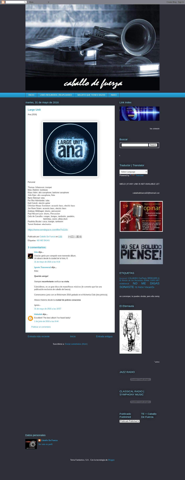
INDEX (114, 95)
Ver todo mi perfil (45, 444)
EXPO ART (154, 280)
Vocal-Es (149, 287)
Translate (140, 175)
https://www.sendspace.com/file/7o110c (48, 230)
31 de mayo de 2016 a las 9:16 (47, 262)
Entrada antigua (104, 336)
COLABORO (133, 278)
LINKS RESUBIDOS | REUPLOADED (56, 95)
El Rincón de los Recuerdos (131, 280)
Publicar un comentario (41, 327)
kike (36, 252)
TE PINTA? (139, 287)
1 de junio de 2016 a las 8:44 (46, 321)
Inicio (73, 336)
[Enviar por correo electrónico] (69, 236)
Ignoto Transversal (42, 267)
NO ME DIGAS (43, 240)
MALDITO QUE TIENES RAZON (91, 95)
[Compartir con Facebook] (77, 236)
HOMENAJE (124, 284)
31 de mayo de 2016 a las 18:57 (47, 309)
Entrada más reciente (39, 336)
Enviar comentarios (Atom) (76, 344)
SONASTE (127, 287)
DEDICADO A (153, 278)
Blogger (111, 460)
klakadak (38, 314)
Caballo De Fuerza (48, 237)
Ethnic (146, 280)
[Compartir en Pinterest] (80, 236)
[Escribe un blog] (72, 236)
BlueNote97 (123, 278)
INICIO (31, 95)
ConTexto (143, 278)
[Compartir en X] (75, 236)
